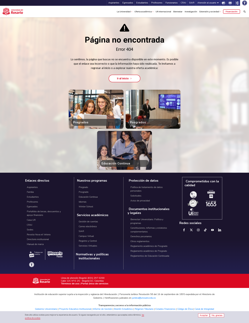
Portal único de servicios (94, 283)
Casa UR (31, 220)
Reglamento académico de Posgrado (148, 246)
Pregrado (83, 187)
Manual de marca (35, 244)
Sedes (30, 229)
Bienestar (177, 11)
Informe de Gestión (102, 309)
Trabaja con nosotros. (38, 253)
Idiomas (82, 201)
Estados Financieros (165, 309)
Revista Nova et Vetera (38, 234)
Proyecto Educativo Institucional (75, 309)
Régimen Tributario (144, 309)
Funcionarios (171, 2)
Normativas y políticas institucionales (92, 256)
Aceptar (204, 315)
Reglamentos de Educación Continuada (149, 256)
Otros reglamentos (139, 241)
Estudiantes (142, 2)
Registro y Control (88, 241)
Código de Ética (185, 309)
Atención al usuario (206, 2)
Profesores (156, 2)
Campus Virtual (86, 236)
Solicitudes (135, 195)
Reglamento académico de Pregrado (148, 251)
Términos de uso (70, 283)
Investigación (191, 11)
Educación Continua (88, 197)
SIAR (191, 2)
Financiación (231, 11)
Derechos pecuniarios (141, 236)
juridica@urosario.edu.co (144, 297)
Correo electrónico (88, 226)
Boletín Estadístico (123, 309)
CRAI (183, 2)
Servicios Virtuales (88, 245)
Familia (30, 192)
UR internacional (163, 11)
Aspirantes (113, 2)
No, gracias (217, 315)
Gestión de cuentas (88, 221)
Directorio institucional (38, 239)
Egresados (127, 2)
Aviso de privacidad (140, 200)
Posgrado (83, 192)
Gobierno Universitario (46, 309)
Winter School (86, 206)
